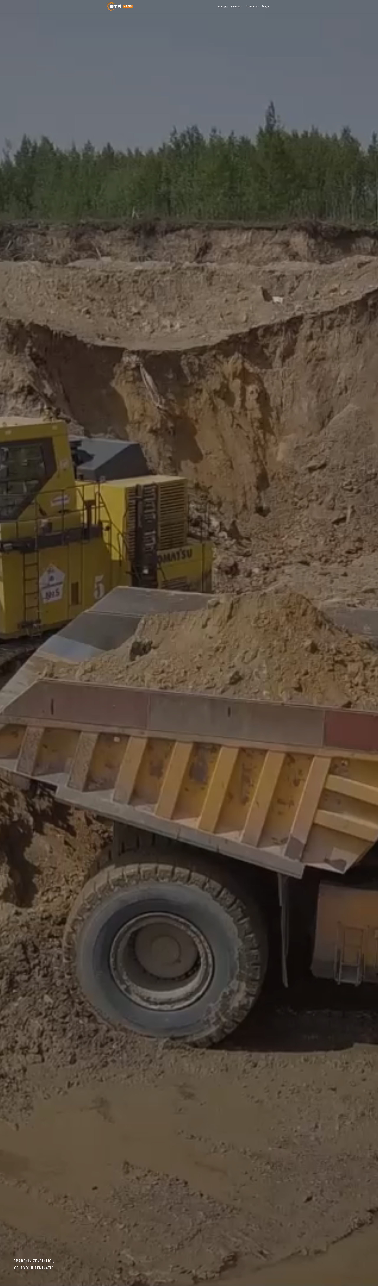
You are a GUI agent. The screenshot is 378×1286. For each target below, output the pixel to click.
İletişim (265, 6)
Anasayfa (222, 6)
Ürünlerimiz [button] (251, 6)
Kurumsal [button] (236, 6)
